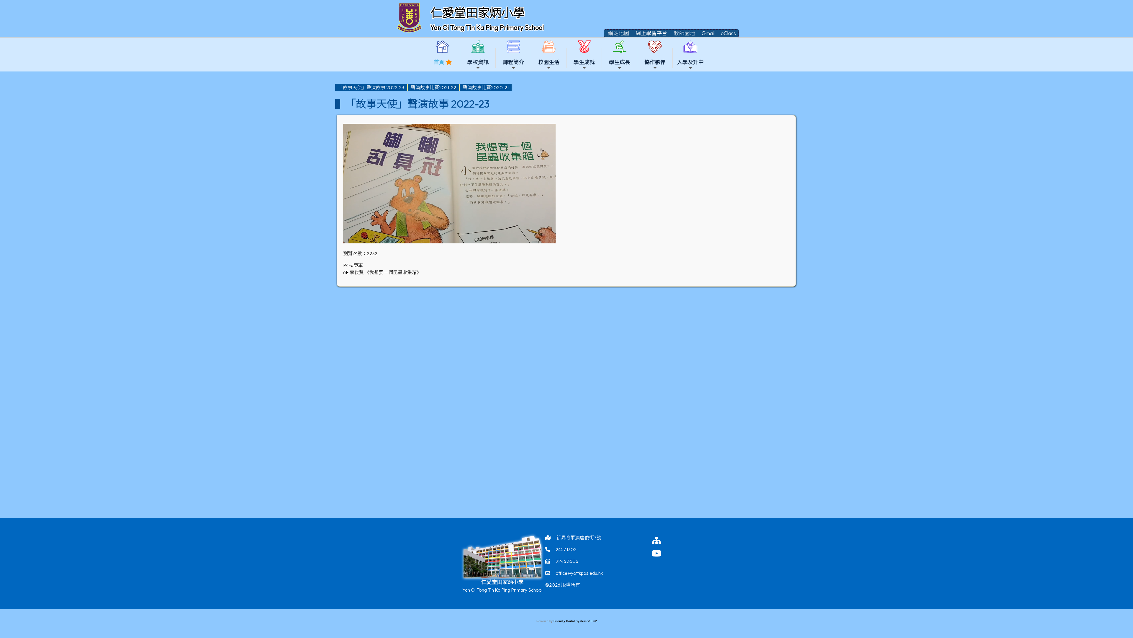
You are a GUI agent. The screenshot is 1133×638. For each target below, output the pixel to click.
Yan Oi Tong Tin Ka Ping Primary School (487, 27)
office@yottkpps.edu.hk (579, 573)
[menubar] (423, 87)
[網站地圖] (662, 540)
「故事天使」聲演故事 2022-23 (371, 87)
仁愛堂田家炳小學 (477, 12)
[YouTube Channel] (662, 553)
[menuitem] (371, 87)
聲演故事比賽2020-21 (486, 87)
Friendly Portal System (570, 621)
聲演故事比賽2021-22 (433, 87)
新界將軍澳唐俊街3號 (578, 538)
